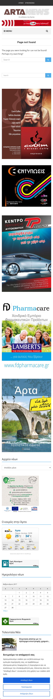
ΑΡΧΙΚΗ (21, 3)
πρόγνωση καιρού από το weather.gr (20, 553)
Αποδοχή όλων (27, 680)
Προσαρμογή (26, 687)
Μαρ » (5, 611)
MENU (9, 31)
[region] (26, 675)
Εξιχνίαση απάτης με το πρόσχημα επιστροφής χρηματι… (34, 640)
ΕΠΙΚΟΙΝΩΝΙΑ (30, 3)
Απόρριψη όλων (26, 693)
